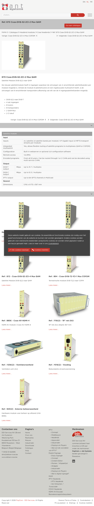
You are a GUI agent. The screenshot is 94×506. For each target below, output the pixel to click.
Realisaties (29, 438)
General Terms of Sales (67, 500)
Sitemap (72, 503)
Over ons (28, 435)
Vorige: (18, 36)
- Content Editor (56, 461)
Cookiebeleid (85, 500)
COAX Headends (55, 489)
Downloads (29, 445)
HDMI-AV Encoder (56, 492)
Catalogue (13, 32)
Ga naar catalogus (73, 25)
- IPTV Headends (56, 481)
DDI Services (30, 500)
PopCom (75, 451)
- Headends (54, 437)
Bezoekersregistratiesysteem (60, 494)
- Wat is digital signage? (59, 474)
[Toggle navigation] (89, 15)
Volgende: (75, 36)
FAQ (27, 451)
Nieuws (28, 440)
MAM (51, 476)
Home (4, 32)
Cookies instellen (85, 503)
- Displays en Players (58, 445)
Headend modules (27, 32)
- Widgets (54, 466)
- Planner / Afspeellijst (59, 463)
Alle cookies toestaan (20, 250)
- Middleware (55, 435)
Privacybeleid (60, 503)
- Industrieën (55, 443)
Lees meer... (7, 285)
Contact (28, 453)
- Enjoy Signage (56, 456)
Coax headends (43, 32)
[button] (91, 125)
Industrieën (29, 443)
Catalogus (29, 448)
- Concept (54, 432)
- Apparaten (54, 440)
